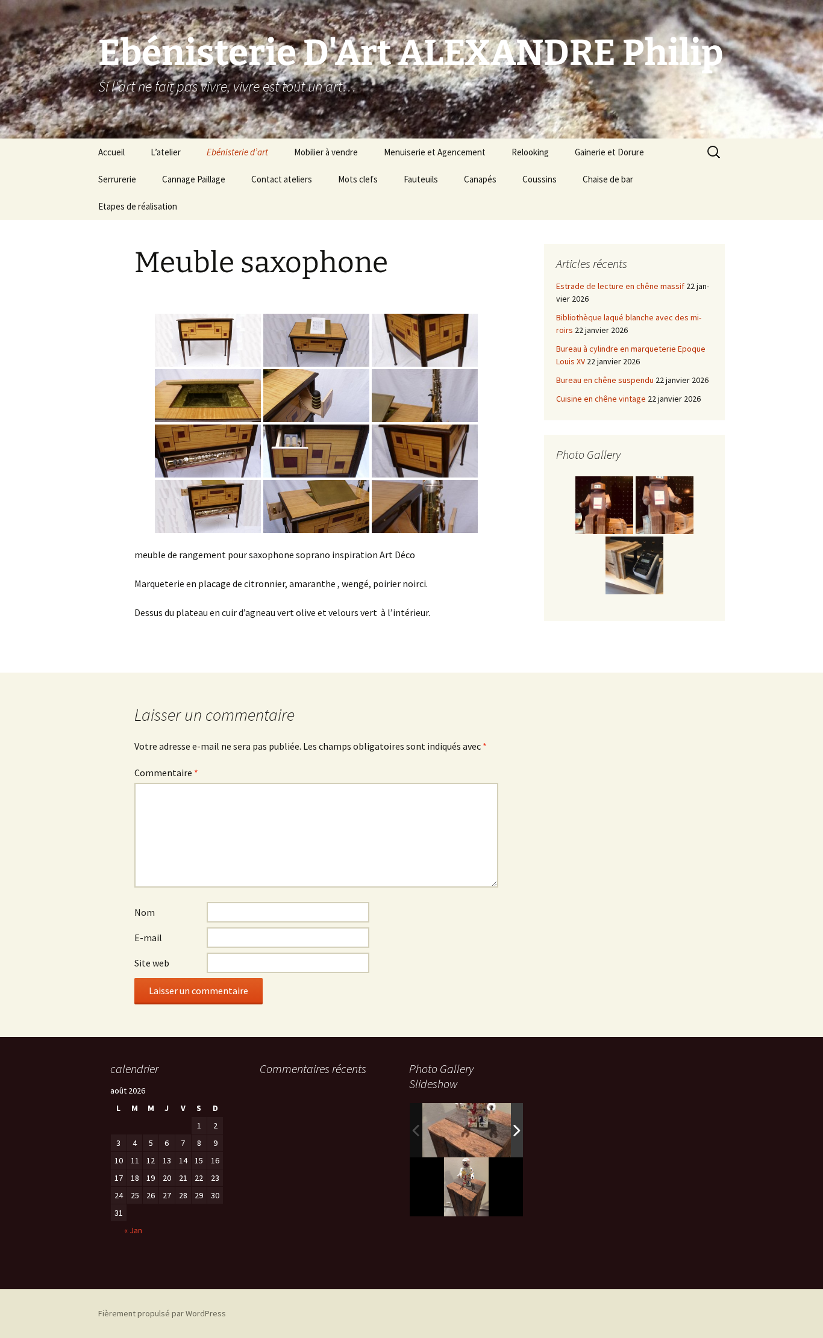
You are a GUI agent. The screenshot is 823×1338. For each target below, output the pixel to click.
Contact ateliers (281, 179)
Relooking (530, 152)
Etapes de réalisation (137, 206)
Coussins (539, 179)
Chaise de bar (608, 179)
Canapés (480, 179)
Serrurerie (117, 179)
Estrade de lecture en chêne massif (620, 286)
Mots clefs (358, 179)
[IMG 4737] (476, 1130)
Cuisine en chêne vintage (601, 398)
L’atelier (166, 152)
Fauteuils (421, 179)
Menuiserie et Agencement (435, 152)
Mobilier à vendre (326, 152)
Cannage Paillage (193, 179)
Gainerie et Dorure (609, 152)
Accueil (111, 152)
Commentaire (166, 773)
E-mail (148, 938)
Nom (144, 912)
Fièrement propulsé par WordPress (162, 1313)
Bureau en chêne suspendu (605, 380)
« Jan (133, 1230)
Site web (151, 963)
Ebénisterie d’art (237, 152)
